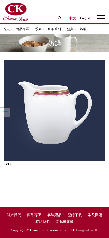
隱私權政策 (65, 221)
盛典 (70, 29)
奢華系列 (54, 29)
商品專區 (22, 29)
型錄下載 (75, 215)
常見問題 (95, 215)
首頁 (6, 29)
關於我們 (14, 215)
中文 (72, 18)
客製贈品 (54, 215)
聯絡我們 (42, 221)
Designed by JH (87, 230)
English (85, 18)
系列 (38, 29)
